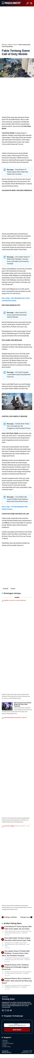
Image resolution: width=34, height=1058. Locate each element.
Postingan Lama (25, 917)
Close (16, 1024)
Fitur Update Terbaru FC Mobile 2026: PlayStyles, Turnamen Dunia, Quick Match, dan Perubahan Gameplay (16, 953)
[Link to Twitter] (8, 1010)
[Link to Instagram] (5, 1010)
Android (10, 44)
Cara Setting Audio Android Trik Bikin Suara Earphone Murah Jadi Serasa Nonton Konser (17, 499)
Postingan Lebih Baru (10, 917)
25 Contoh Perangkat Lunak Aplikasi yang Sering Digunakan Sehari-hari (18, 375)
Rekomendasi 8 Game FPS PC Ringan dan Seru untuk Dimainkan (22, 704)
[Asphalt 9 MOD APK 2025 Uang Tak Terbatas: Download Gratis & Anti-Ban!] (16, 601)
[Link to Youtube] (11, 1010)
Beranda (4, 44)
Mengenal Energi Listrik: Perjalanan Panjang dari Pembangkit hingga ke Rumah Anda (15, 967)
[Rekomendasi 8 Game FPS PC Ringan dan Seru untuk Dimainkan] (7, 706)
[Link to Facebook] (3, 1010)
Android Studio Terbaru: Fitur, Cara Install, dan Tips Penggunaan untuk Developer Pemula (18, 426)
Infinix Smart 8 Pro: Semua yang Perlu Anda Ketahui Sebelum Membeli (17, 315)
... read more (24, 932)
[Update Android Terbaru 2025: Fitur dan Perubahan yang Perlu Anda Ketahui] (16, 718)
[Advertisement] (17, 24)
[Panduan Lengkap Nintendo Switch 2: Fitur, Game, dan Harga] (16, 826)
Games (15, 44)
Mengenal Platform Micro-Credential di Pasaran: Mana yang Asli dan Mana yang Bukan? (17, 981)
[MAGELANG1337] (11, 3)
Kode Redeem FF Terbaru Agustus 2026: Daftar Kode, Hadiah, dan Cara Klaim (17, 172)
